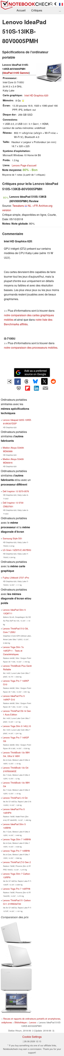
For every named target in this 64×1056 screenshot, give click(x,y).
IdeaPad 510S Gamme (16, 72)
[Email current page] (45, 388)
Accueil (21, 10)
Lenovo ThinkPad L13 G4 (15, 797)
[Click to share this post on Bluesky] (35, 381)
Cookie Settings (32, 1037)
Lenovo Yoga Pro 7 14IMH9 (16, 850)
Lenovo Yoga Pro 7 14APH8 (16, 888)
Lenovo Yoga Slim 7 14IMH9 (17, 839)
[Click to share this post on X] (44, 381)
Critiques (36, 10)
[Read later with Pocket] (18, 388)
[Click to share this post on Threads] (26, 381)
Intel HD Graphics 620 (36, 95)
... (60, 10)
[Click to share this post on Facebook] (17, 381)
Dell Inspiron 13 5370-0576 (16, 491)
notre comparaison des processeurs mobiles (30, 347)
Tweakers (18, 206)
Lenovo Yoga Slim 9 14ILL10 (17, 726)
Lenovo (32, 1022)
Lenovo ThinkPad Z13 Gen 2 (17, 862)
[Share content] (9, 381)
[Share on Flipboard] (27, 388)
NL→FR (33, 206)
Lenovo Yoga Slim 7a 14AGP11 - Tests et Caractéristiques (13, 650)
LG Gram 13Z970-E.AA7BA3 (17, 550)
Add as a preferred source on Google (35, 372)
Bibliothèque (21, 1022)
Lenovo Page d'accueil (24, 165)
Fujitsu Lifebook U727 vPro (16, 577)
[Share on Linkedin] (36, 388)
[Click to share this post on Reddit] (53, 381)
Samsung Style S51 (12, 538)
